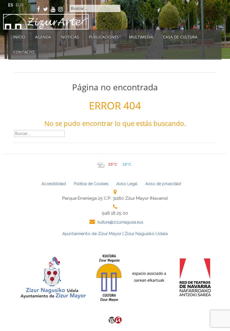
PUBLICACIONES (104, 37)
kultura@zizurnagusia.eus (120, 222)
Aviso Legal (126, 183)
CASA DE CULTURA (180, 37)
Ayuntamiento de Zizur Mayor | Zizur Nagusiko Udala (115, 233)
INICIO (19, 37)
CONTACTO (23, 52)
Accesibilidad (54, 183)
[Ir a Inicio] (44, 21)
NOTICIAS (70, 37)
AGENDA (43, 37)
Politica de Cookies (91, 183)
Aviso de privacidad (163, 183)
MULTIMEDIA (141, 37)
